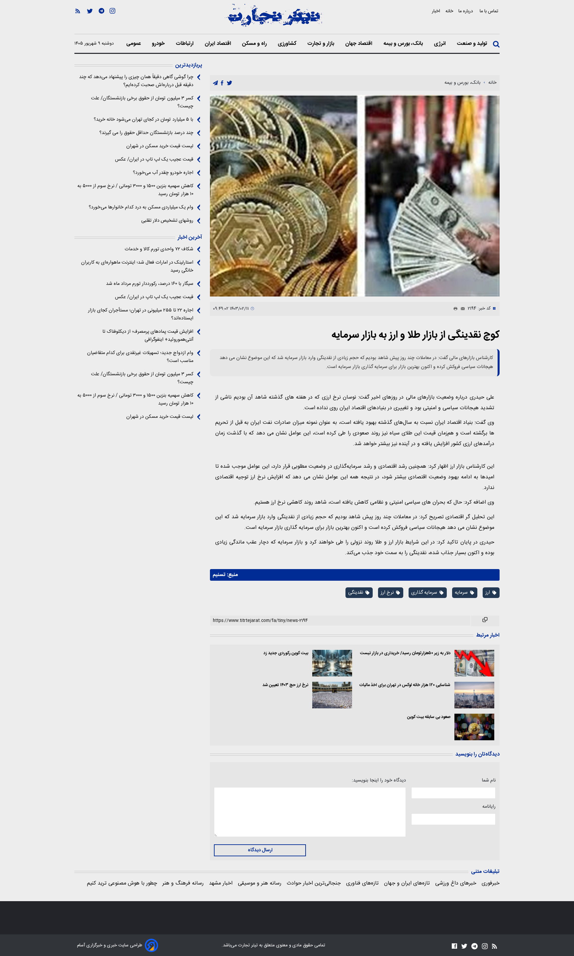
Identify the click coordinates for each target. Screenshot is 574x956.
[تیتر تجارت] (274, 19)
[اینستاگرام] (112, 20)
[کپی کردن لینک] (485, 621)
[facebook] (222, 83)
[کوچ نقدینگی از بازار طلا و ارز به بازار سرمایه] (355, 196)
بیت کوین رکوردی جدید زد (285, 653)
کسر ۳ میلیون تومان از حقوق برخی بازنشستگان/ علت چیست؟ (142, 102)
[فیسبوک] (454, 946)
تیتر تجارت (247, 945)
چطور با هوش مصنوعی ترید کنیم (122, 883)
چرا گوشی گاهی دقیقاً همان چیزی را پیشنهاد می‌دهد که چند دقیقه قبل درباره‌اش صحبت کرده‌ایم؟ (136, 81)
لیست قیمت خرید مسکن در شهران (159, 146)
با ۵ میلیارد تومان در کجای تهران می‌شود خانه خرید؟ (143, 120)
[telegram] (215, 83)
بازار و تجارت (321, 44)
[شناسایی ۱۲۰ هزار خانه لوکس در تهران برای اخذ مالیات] (474, 695)
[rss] (77, 20)
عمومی (134, 44)
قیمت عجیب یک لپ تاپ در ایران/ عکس (154, 160)
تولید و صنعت (473, 44)
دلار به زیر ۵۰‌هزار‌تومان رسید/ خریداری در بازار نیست (405, 653)
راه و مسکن (255, 44)
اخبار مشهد (221, 883)
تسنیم (219, 574)
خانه (449, 11)
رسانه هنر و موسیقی (259, 883)
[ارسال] (461, 309)
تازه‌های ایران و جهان (407, 883)
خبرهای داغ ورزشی (455, 883)
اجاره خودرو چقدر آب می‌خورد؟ (163, 173)
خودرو (159, 44)
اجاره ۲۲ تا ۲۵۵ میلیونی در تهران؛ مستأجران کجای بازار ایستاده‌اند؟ (140, 314)
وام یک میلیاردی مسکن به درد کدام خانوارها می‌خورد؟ (141, 207)
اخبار (436, 11)
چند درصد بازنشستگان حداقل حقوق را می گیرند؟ (146, 133)
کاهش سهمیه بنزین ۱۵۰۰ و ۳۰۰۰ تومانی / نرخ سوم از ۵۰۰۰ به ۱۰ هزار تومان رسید (135, 190)
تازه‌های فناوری (362, 883)
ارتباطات (185, 44)
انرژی (440, 44)
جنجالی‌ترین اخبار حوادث (314, 883)
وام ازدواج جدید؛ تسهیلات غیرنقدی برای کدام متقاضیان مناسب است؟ (140, 357)
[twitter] (229, 83)
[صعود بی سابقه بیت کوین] (474, 727)
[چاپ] (454, 309)
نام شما (489, 780)
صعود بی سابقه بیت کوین (428, 717)
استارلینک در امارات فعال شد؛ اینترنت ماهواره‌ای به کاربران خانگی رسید (137, 267)
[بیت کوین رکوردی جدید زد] (332, 663)
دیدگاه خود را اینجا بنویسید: (379, 780)
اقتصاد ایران (219, 44)
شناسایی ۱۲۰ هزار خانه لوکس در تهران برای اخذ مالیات (404, 685)
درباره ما (466, 11)
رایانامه (489, 807)
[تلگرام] (101, 20)
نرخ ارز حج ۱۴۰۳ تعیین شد (285, 685)
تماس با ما (490, 11)
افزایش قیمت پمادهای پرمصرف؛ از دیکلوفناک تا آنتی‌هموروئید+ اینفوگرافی (147, 336)
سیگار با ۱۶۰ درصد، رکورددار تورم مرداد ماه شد (149, 284)
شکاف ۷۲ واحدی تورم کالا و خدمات (159, 249)
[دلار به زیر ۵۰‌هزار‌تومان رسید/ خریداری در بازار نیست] (474, 663)
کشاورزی (288, 44)
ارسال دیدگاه (260, 850)
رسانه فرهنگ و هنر (183, 883)
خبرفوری (491, 883)
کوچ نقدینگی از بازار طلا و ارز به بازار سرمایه (416, 335)
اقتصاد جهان (359, 44)
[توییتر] (89, 20)
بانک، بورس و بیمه (403, 44)
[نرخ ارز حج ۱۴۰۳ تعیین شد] (332, 695)
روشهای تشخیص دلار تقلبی (167, 221)
